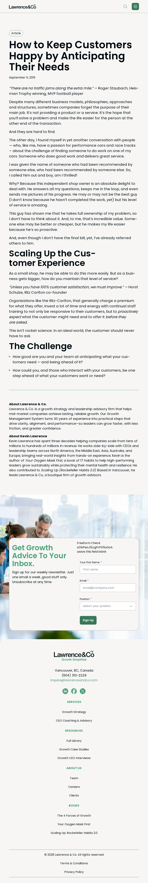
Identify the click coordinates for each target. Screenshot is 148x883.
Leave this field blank (91, 552)
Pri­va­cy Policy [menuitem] (74, 872)
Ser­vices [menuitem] (74, 702)
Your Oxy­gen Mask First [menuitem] (74, 824)
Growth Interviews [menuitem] (74, 758)
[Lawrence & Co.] (22, 6)
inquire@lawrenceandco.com (74, 680)
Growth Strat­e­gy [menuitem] (74, 712)
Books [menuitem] (74, 805)
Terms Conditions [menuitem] (74, 863)
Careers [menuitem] (74, 787)
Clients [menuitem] (74, 795)
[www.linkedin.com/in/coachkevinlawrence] (65, 691)
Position (85, 599)
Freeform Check (88, 543)
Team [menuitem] (74, 778)
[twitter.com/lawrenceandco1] (83, 691)
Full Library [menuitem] (74, 741)
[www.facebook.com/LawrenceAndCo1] (74, 691)
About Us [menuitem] (74, 768)
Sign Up (88, 620)
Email (83, 580)
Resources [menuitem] (74, 731)
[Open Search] (125, 6)
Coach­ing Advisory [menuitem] (74, 721)
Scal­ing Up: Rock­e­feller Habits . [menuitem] (74, 833)
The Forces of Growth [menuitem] (74, 816)
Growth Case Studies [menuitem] (74, 749)
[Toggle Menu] (135, 6)
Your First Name (90, 562)
